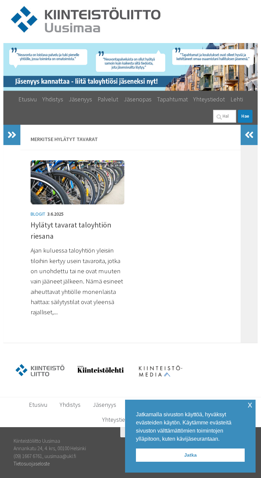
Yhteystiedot (209, 99)
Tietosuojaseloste (32, 463)
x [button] (250, 404)
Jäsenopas (138, 99)
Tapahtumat (172, 99)
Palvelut (108, 99)
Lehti (236, 99)
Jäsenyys (80, 99)
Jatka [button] (190, 455)
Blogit (38, 214)
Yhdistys (52, 99)
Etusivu (27, 99)
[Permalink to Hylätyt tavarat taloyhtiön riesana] (78, 182)
